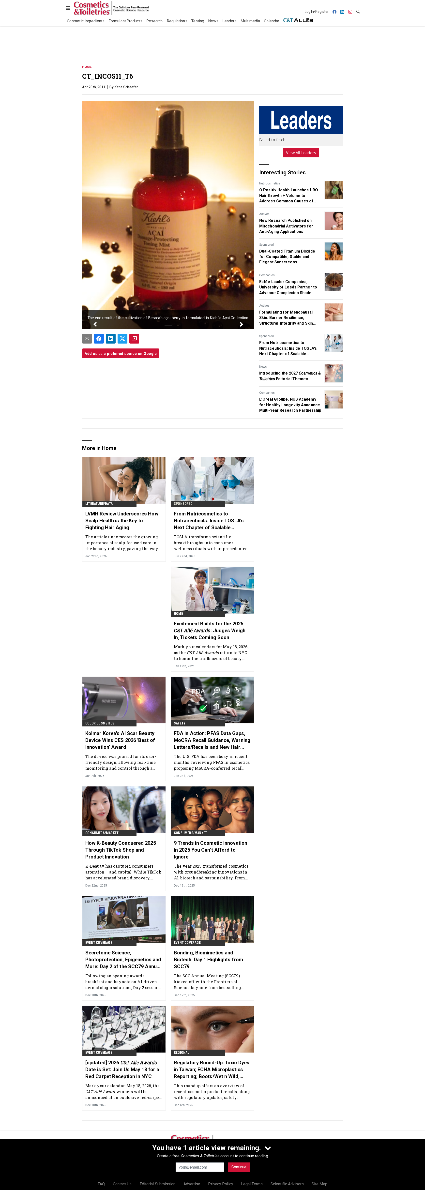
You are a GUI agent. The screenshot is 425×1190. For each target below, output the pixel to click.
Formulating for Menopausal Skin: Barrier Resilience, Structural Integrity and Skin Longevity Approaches (286, 318)
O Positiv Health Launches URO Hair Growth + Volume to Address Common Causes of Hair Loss (288, 196)
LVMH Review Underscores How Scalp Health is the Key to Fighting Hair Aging (121, 520)
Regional (181, 1052)
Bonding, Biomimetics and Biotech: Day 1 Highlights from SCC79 (208, 959)
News (263, 366)
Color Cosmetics (99, 723)
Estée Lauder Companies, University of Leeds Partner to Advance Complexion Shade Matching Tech (288, 287)
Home (86, 67)
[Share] (99, 339)
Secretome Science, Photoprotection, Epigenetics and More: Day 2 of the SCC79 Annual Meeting (123, 960)
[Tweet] (122, 339)
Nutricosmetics (269, 183)
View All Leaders (301, 152)
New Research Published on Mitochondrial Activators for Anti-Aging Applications (286, 226)
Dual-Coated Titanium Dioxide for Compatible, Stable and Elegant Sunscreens (287, 257)
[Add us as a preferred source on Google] (134, 339)
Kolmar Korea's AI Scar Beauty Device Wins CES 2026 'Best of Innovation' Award (120, 740)
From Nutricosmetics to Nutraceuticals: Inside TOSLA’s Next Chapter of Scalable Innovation (288, 348)
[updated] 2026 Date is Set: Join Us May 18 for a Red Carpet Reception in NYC (122, 1069)
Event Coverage (98, 943)
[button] (95, 324)
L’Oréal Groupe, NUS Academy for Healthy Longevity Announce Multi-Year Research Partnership (290, 405)
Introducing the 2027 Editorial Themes (290, 376)
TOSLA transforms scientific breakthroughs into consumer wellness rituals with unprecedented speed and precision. (211, 542)
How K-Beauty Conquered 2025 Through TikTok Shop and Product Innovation (120, 850)
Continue (238, 1167)
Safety (179, 723)
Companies (267, 275)
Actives (264, 214)
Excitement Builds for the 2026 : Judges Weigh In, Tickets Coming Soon (209, 630)
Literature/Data (99, 504)
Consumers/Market (102, 833)
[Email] (87, 339)
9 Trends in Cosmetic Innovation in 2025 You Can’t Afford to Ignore (210, 850)
